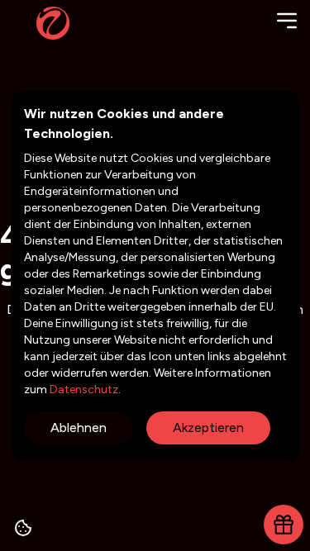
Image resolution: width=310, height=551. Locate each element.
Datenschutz (82, 389)
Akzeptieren (208, 427)
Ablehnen (78, 427)
